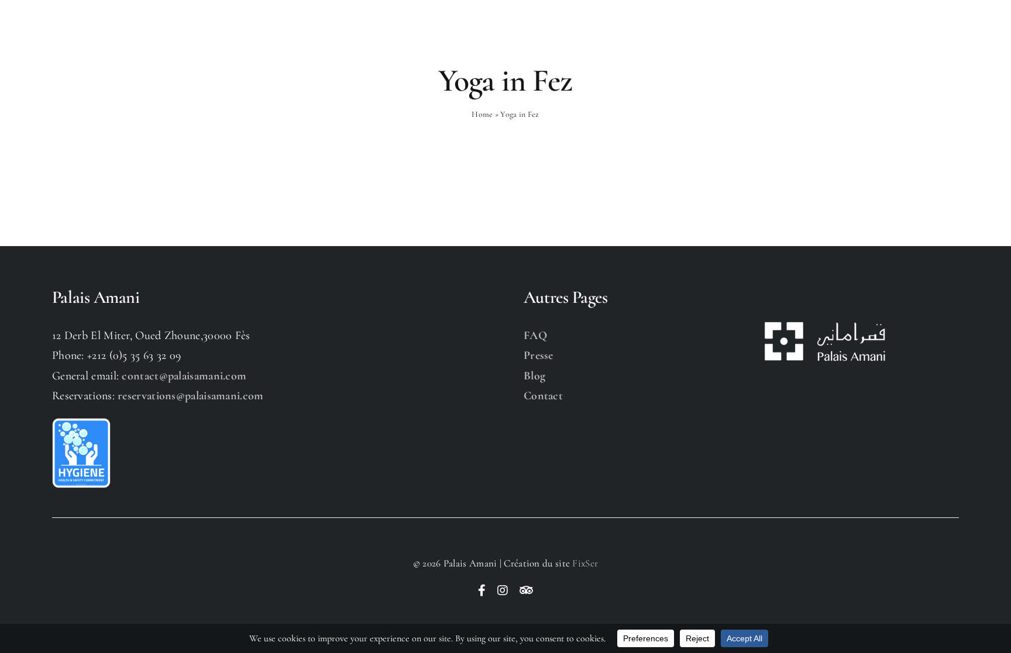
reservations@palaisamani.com (190, 396)
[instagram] (502, 590)
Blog (534, 376)
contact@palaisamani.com (184, 376)
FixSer (585, 563)
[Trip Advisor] (526, 590)
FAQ (535, 336)
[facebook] (482, 590)
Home (482, 114)
